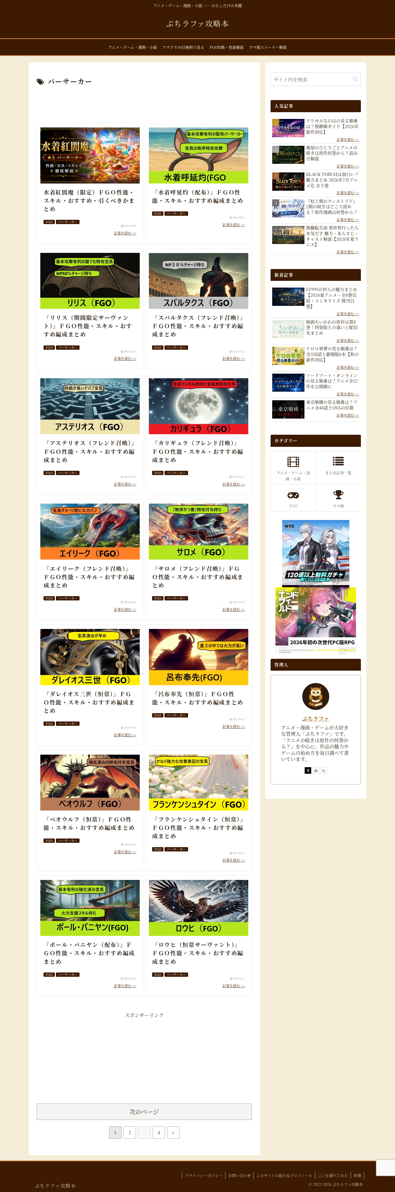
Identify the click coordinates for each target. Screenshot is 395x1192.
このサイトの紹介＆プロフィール (284, 1175)
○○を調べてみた (333, 1175)
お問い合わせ (239, 1175)
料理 (357, 1175)
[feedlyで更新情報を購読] (315, 770)
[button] (355, 79)
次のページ (144, 1111)
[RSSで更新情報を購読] (323, 770)
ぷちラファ (315, 718)
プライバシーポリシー (203, 1175)
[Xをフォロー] (307, 770)
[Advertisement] (144, 102)
